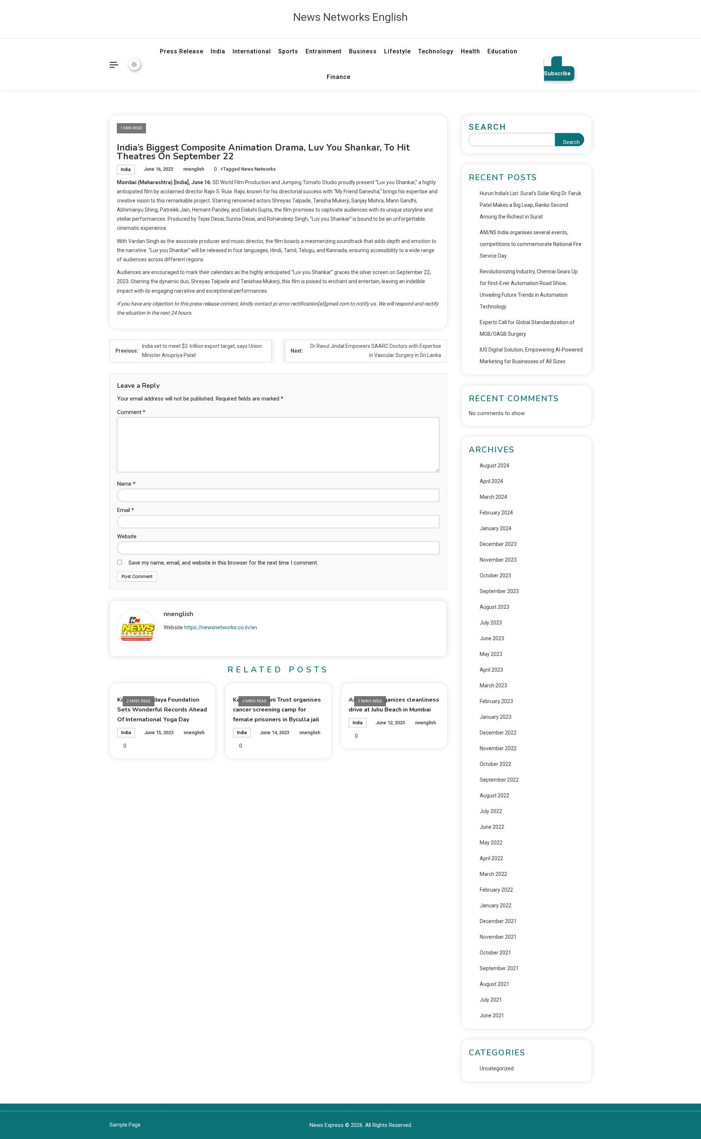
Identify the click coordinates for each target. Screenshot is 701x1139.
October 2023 (495, 575)
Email (125, 510)
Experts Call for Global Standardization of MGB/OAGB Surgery (527, 328)
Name (126, 484)
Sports (288, 51)
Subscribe (557, 73)
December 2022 (498, 733)
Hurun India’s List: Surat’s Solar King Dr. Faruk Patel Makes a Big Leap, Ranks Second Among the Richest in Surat (530, 205)
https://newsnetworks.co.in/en (220, 627)
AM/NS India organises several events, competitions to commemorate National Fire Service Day (531, 244)
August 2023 (494, 607)
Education (502, 51)
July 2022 (491, 811)
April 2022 (491, 858)
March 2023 (493, 685)
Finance (338, 76)
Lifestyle (397, 51)
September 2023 (499, 591)
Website (127, 536)
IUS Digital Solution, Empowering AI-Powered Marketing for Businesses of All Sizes (531, 355)
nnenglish (193, 169)
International (252, 51)
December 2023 (498, 544)
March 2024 (493, 497)
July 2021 (491, 1000)
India (218, 51)
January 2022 (496, 905)
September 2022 (499, 780)
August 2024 (494, 465)
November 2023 (498, 560)
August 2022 (494, 795)
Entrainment (324, 51)
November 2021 (498, 937)
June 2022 (492, 827)
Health (470, 51)
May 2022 (491, 843)
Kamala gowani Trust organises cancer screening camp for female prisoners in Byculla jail (277, 710)
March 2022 (493, 874)
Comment (131, 412)
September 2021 (499, 968)
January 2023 (496, 717)
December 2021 (498, 921)
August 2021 (494, 984)
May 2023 (491, 654)
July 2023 (491, 623)
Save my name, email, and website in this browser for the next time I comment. (223, 562)
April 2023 (491, 670)
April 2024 (491, 481)
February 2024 (496, 513)
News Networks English (350, 17)
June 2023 (492, 638)
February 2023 (496, 701)
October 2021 (495, 953)
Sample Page (125, 1125)
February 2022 (496, 890)
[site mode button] (134, 64)
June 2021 (492, 1015)
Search (487, 127)
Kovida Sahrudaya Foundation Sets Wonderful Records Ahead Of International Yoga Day (162, 710)
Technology (435, 51)
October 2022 (495, 764)
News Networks (258, 169)
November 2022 (498, 748)
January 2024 (496, 528)
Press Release (181, 51)
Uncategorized (497, 1068)
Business (363, 51)
